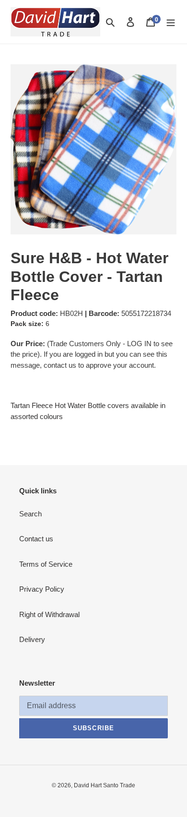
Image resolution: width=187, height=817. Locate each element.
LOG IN (139, 343)
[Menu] (171, 22)
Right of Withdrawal (49, 614)
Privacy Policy (41, 589)
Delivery (32, 639)
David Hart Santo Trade (104, 785)
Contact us (36, 539)
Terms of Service (45, 564)
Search (30, 514)
